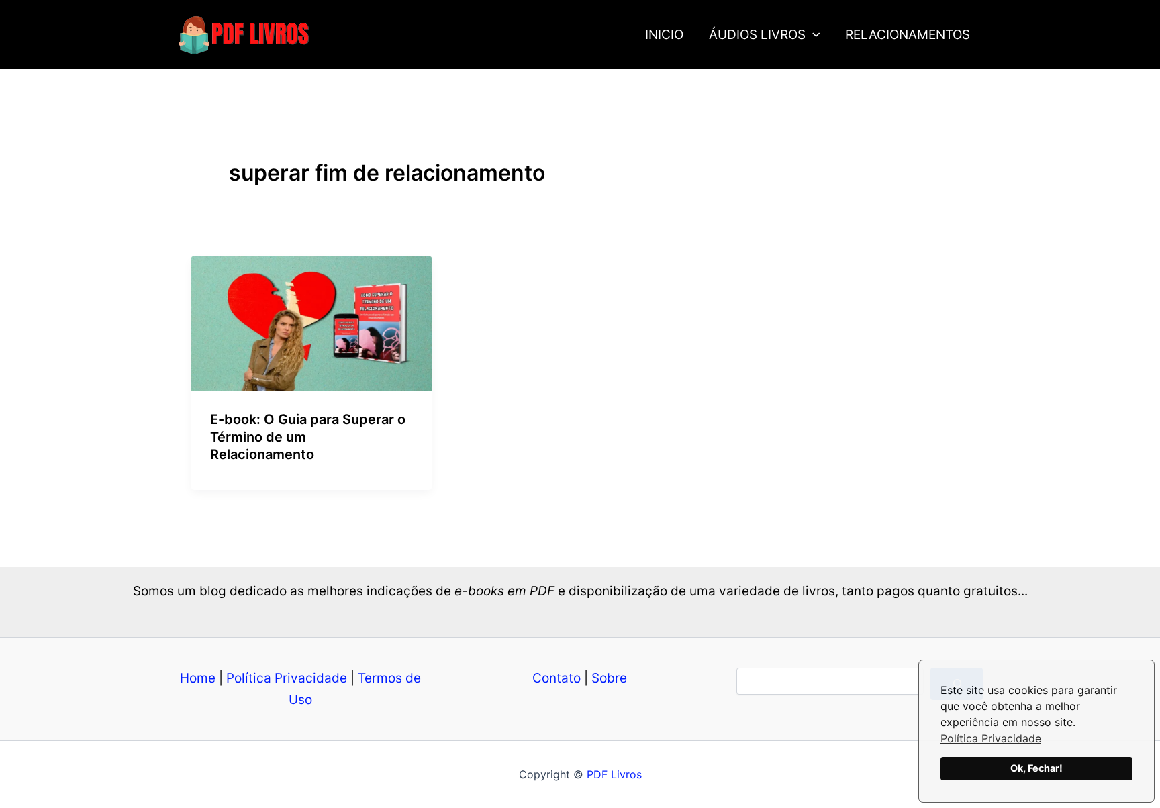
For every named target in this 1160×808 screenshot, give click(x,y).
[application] (813, 35)
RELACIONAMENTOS (907, 34)
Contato (556, 678)
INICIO (664, 34)
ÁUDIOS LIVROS (757, 34)
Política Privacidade (990, 738)
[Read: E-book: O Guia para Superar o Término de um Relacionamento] (311, 322)
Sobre (609, 678)
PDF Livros (614, 774)
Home (197, 678)
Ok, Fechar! (1036, 768)
